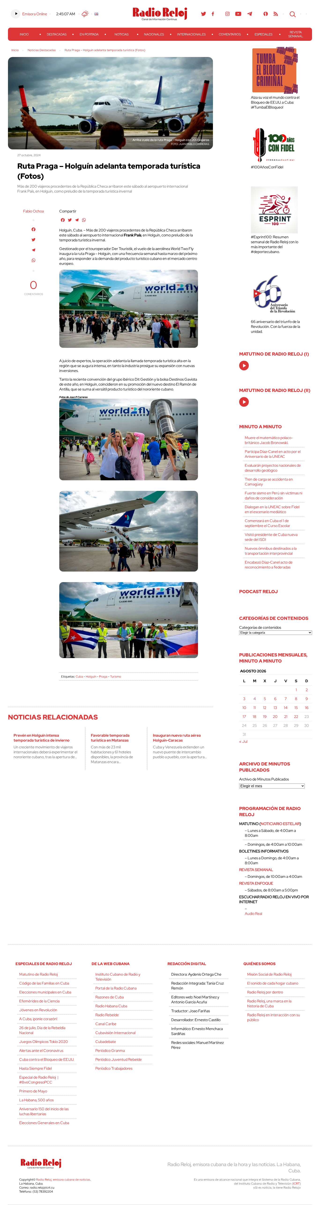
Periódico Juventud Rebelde (118, 1059)
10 (244, 707)
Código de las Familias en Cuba (44, 983)
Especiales (263, 34)
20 (275, 716)
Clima (85, 13)
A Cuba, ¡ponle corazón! (38, 1018)
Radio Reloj (160, 14)
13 (275, 707)
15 (296, 707)
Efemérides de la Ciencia (39, 1001)
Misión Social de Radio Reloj (269, 974)
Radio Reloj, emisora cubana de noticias (63, 1180)
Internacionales (191, 34)
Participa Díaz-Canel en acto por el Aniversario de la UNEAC (273, 454)
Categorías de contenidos (260, 627)
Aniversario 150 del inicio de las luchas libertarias (44, 1111)
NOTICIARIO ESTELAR (280, 823)
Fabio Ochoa (33, 211)
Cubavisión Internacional (115, 1032)
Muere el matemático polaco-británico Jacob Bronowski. (269, 440)
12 (264, 707)
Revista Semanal (295, 34)
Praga (103, 676)
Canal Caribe (105, 1023)
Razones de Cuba (109, 997)
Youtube (238, 14)
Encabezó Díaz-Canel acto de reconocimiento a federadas (269, 565)
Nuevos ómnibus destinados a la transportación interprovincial (271, 551)
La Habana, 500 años (36, 1100)
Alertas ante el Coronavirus (41, 1050)
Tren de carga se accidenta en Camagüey (269, 482)
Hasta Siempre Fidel (35, 1068)
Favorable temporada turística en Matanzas (110, 738)
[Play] (244, 366)
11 (254, 707)
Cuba (79, 676)
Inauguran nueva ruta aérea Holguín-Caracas (177, 738)
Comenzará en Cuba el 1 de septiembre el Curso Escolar (267, 523)
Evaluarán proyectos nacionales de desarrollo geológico (273, 468)
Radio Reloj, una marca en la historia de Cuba (269, 1003)
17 (244, 716)
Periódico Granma (110, 1050)
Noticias (122, 34)
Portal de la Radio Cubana (116, 988)
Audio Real (253, 913)
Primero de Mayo (33, 1091)
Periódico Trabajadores (113, 1068)
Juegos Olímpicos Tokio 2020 (43, 1041)
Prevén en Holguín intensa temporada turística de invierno (42, 738)
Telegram (249, 14)
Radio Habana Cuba (111, 1006)
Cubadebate (105, 1041)
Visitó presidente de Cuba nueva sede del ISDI (271, 537)
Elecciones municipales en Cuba (45, 992)
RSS (276, 14)
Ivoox (266, 14)
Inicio (24, 34)
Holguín (91, 676)
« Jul (243, 741)
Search (292, 14)
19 (265, 716)
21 (285, 716)
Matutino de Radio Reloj (38, 974)
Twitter (203, 14)
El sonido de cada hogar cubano (272, 983)
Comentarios (230, 34)
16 (307, 707)
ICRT (296, 1184)
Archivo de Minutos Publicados (264, 779)
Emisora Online (34, 13)
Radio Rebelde (107, 1014)
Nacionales (154, 34)
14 (285, 707)
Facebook (213, 14)
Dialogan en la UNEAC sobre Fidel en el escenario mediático (272, 509)
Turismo (115, 676)
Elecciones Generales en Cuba (44, 1122)
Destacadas (57, 34)
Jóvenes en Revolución (38, 1010)
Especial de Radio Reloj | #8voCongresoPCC (38, 1080)
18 (254, 716)
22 (296, 716)
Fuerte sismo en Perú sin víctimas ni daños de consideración (273, 495)
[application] (244, 365)
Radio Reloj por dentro (265, 992)
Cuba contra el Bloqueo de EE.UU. (46, 1059)
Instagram (227, 14)
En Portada (89, 34)
